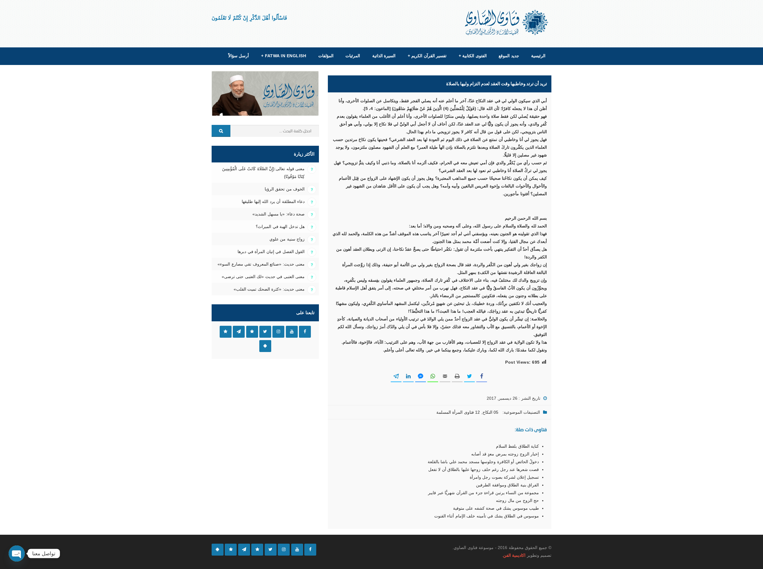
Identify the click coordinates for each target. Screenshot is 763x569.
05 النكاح (490, 412)
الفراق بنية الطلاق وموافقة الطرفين (507, 485)
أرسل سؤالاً (238, 55)
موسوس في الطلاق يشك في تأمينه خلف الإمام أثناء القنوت (486, 516)
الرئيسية (538, 55)
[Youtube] (297, 550)
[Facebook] (310, 550)
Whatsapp (226, 332)
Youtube (292, 332)
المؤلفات (326, 55)
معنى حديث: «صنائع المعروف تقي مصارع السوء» (261, 264)
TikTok (252, 332)
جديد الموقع (509, 55)
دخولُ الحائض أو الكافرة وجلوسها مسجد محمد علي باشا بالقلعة (483, 461)
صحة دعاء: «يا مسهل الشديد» (278, 214)
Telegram (239, 332)
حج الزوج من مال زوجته (517, 500)
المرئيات (352, 55)
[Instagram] (284, 550)
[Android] (218, 550)
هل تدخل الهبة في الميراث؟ (280, 226)
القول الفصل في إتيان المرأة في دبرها (271, 251)
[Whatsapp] (231, 550)
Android (265, 346)
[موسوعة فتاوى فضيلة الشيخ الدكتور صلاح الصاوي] (507, 22)
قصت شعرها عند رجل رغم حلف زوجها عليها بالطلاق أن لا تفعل (483, 469)
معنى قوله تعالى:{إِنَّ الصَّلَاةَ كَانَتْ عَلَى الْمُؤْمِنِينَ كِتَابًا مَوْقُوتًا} (263, 172)
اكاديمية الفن (514, 555)
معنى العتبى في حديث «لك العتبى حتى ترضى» (263, 276)
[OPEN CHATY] (17, 553)
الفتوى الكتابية (473, 55)
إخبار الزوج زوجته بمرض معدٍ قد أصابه (505, 454)
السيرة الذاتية (384, 55)
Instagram (278, 332)
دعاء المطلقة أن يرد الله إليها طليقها (273, 201)
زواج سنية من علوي (287, 239)
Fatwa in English (283, 55)
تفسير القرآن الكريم (427, 55)
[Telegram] (244, 550)
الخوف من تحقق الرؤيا (285, 189)
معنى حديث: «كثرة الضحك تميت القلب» (269, 289)
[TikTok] (257, 550)
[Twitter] (271, 550)
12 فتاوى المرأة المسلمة (458, 412)
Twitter (265, 332)
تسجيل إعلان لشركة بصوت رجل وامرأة (504, 477)
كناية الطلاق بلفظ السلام (517, 446)
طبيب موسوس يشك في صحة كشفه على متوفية (496, 508)
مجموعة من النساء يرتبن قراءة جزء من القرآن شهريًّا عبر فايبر (483, 492)
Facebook (305, 332)
